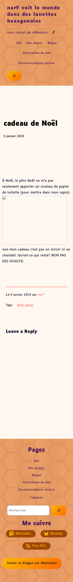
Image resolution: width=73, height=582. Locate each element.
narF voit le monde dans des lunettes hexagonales (33, 15)
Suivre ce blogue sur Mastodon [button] (32, 563)
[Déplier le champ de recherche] (14, 76)
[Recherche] (59, 510)
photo (29, 305)
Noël (20, 305)
